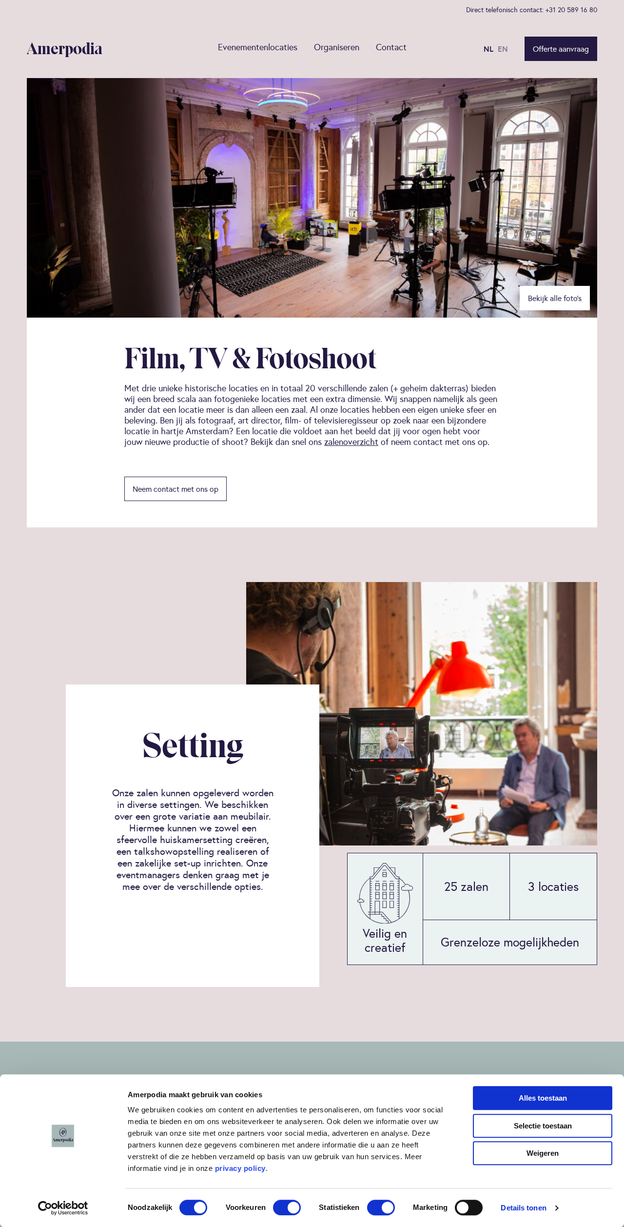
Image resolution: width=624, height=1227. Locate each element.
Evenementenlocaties (257, 47)
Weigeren (542, 1153)
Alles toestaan (543, 1098)
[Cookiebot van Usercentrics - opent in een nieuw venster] (63, 1208)
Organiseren (336, 47)
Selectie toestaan (543, 1126)
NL (488, 48)
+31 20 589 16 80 (571, 9)
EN (503, 48)
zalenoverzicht (351, 441)
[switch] (287, 1207)
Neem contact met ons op (175, 489)
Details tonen (523, 1208)
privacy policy (240, 1168)
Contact (391, 47)
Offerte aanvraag (561, 49)
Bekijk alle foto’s (555, 298)
